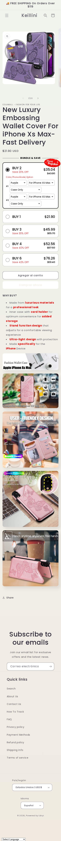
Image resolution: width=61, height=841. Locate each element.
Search (11, 688)
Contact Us (14, 704)
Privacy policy (15, 727)
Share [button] (10, 597)
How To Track (15, 711)
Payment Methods (18, 734)
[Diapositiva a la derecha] (38, 98)
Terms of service (17, 757)
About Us (12, 696)
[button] (7, 15)
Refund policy (15, 742)
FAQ (9, 719)
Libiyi (41, 815)
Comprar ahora (30, 285)
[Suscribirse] (50, 666)
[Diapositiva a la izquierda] (23, 98)
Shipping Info (15, 750)
